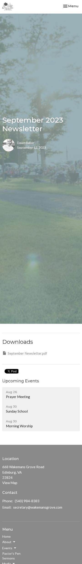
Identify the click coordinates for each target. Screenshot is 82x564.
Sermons (8, 558)
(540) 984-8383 (27, 501)
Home (6, 536)
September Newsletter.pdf (27, 353)
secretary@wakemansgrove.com (37, 507)
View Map (9, 483)
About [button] (6, 542)
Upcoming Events (20, 380)
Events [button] (7, 548)
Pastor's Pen (11, 553)
